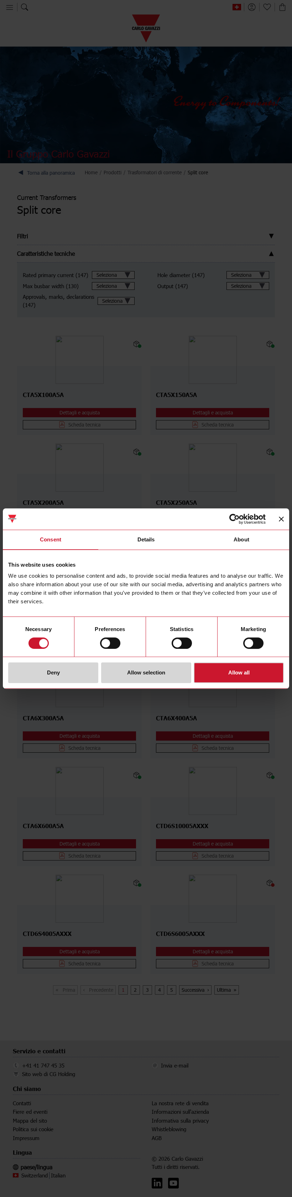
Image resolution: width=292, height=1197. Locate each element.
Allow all (239, 672)
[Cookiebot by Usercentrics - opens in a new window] (234, 519)
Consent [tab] (50, 539)
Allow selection (146, 672)
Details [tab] (146, 539)
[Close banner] (281, 519)
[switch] (110, 643)
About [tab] (241, 539)
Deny (53, 672)
